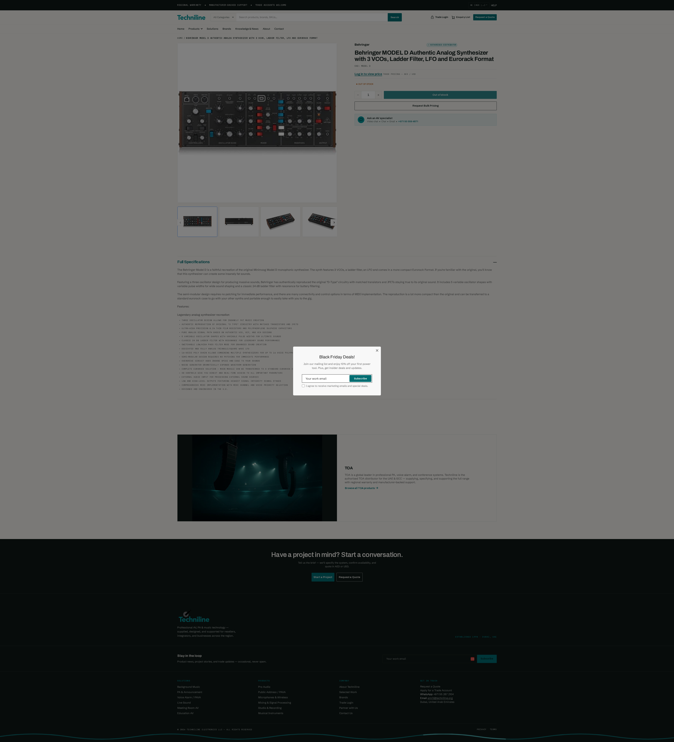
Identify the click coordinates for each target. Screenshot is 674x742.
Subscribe (360, 378)
